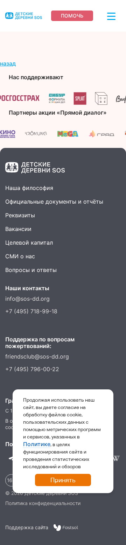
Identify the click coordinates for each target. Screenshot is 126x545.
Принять (63, 480)
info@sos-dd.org (27, 298)
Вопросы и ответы (31, 269)
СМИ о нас (20, 256)
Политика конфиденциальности (42, 503)
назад (8, 63)
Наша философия (29, 187)
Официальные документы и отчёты (54, 201)
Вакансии (18, 228)
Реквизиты (20, 215)
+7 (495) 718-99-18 (31, 311)
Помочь (72, 16)
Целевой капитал (29, 242)
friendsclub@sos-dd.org (37, 356)
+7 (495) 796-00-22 (32, 369)
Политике (36, 444)
